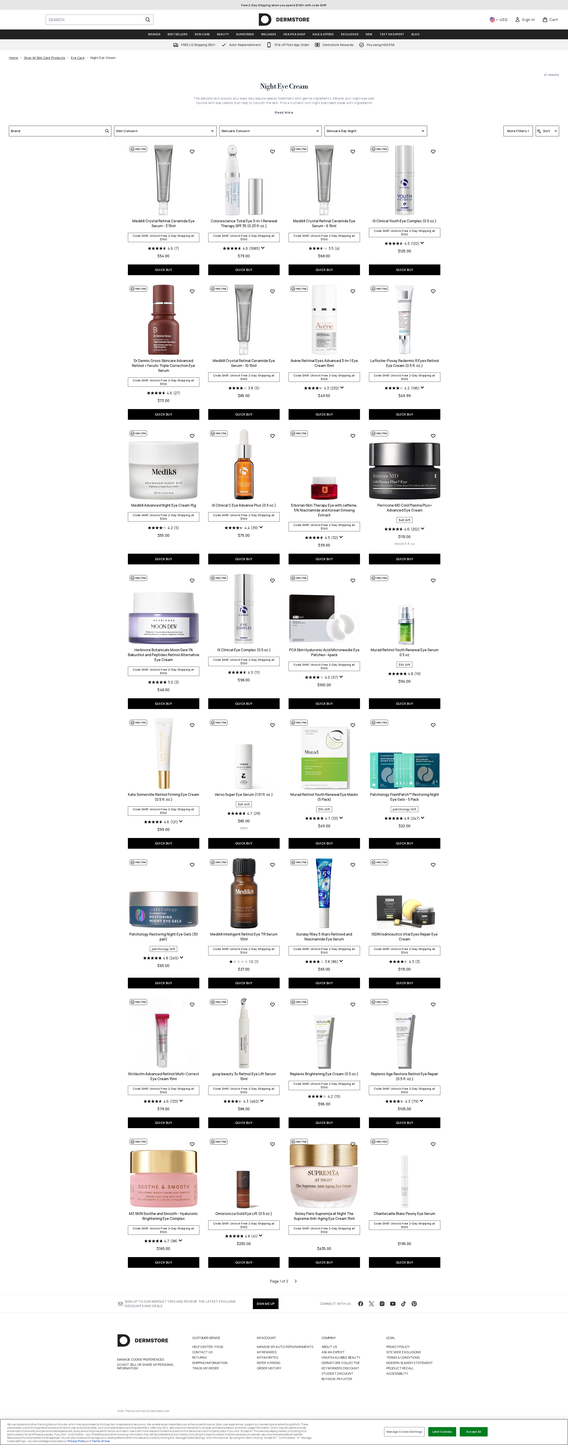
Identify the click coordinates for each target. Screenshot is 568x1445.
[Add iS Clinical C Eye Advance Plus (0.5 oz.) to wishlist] (272, 435)
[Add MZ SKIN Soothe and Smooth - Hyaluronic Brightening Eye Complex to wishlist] (192, 1144)
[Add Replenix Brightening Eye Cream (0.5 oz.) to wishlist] (352, 1004)
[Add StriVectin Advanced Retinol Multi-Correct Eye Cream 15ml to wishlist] (192, 1004)
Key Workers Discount (340, 1368)
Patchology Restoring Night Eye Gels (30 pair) (163, 937)
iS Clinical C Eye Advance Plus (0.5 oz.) (244, 505)
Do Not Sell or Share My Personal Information (145, 1366)
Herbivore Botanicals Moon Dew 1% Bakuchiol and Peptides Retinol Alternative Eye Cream (163, 654)
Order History (269, 1368)
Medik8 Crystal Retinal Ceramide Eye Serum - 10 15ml (244, 363)
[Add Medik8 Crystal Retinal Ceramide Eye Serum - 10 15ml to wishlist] (272, 291)
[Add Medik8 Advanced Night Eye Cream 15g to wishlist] (192, 435)
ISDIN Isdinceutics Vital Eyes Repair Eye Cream (405, 937)
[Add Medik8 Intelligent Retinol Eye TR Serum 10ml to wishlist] (272, 864)
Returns (199, 1357)
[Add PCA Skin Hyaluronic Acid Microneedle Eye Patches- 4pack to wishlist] (352, 580)
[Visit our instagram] (382, 1303)
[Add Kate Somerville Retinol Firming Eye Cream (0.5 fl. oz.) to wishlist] (192, 725)
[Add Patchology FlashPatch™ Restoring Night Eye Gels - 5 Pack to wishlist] (433, 725)
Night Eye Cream (284, 86)
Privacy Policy (398, 1347)
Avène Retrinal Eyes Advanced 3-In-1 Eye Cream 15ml (324, 363)
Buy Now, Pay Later (337, 1379)
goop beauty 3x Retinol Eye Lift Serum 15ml (244, 1076)
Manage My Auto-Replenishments (285, 1347)
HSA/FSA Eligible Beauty (341, 1357)
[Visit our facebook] (360, 1303)
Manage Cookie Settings (404, 1432)
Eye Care (78, 58)
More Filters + (518, 131)
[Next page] (295, 1281)
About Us (329, 1347)
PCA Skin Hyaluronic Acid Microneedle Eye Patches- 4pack (324, 652)
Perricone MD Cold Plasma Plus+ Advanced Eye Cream (404, 508)
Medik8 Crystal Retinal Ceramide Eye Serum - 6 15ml (324, 223)
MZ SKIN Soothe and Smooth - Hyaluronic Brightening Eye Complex (163, 1216)
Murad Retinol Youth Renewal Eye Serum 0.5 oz (405, 652)
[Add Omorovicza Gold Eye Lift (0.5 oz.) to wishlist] (272, 1144)
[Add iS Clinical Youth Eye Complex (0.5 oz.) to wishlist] (433, 151)
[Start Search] (147, 20)
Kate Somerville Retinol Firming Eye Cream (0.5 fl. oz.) (163, 797)
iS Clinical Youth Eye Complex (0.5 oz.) (404, 220)
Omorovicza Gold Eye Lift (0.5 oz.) (243, 1213)
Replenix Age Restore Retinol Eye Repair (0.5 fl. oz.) (404, 1076)
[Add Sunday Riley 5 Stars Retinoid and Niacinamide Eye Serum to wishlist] (352, 864)
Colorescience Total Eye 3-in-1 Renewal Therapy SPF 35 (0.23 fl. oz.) (244, 223)
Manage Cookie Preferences (140, 1359)
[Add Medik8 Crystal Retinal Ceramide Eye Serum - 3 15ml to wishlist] (192, 151)
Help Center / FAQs (207, 1347)
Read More (284, 112)
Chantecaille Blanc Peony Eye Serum (404, 1213)
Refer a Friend (269, 1363)
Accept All (473, 1432)
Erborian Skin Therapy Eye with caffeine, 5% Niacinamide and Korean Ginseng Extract (324, 510)
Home (13, 58)
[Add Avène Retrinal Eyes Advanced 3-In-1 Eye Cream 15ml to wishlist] (352, 291)
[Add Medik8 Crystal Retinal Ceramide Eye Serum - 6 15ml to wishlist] (352, 151)
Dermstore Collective (341, 1363)
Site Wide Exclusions (403, 1352)
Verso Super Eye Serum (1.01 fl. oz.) (244, 794)
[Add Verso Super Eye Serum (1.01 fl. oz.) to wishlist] (272, 725)
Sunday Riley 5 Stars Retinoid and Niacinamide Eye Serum (324, 937)
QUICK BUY (163, 270)
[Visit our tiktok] (403, 1303)
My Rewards (267, 1352)
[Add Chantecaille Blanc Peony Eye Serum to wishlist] (433, 1144)
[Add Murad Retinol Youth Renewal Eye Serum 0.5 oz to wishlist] (433, 580)
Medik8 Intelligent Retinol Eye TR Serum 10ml (243, 937)
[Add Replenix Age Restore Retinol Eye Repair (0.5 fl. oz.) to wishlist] (433, 1004)
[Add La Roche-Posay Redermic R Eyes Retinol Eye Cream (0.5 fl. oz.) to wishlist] (433, 291)
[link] (525, 19)
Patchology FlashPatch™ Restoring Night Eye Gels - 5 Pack (404, 797)
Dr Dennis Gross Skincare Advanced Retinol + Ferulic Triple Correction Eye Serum (163, 365)
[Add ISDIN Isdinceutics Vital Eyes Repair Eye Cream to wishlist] (433, 864)
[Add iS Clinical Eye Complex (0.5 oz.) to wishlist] (272, 580)
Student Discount (338, 1373)
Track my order (205, 1368)
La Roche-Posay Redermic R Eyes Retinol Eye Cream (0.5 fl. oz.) (404, 363)
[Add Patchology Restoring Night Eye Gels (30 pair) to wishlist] (192, 864)
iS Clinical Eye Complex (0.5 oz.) (244, 649)
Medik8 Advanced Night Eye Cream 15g (163, 505)
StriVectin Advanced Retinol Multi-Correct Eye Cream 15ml (163, 1076)
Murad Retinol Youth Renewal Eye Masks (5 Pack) (324, 797)
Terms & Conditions (403, 1357)
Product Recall (400, 1368)
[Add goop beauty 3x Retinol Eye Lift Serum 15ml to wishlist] (272, 1004)
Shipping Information (210, 1363)
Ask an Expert (333, 1352)
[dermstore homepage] (284, 19)
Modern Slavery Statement (409, 1363)
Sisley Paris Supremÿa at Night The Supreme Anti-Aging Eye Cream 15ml (324, 1216)
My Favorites (267, 1357)
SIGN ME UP (266, 1304)
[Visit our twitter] (371, 1303)
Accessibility (397, 1373)
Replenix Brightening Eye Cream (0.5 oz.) (324, 1073)
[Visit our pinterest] (414, 1303)
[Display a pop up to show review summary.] (263, 248)
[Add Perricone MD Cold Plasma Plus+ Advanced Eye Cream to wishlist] (433, 435)
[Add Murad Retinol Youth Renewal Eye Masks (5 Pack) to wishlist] (352, 725)
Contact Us (202, 1352)
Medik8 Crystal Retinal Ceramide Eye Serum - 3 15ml (163, 223)
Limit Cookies (442, 1432)
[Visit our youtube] (392, 1303)
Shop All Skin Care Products (44, 58)
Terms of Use (101, 1441)
